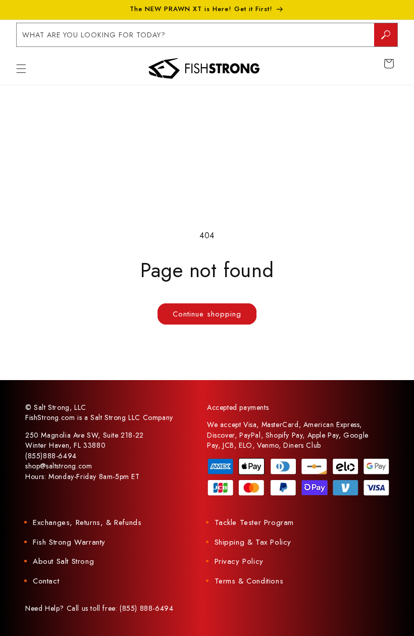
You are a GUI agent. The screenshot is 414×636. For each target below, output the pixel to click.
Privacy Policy (239, 561)
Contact (46, 581)
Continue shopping (207, 314)
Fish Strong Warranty (69, 542)
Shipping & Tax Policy (253, 542)
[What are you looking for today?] (385, 34)
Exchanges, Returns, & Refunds (87, 522)
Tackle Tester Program (254, 522)
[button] (21, 69)
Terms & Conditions (249, 581)
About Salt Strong (63, 561)
